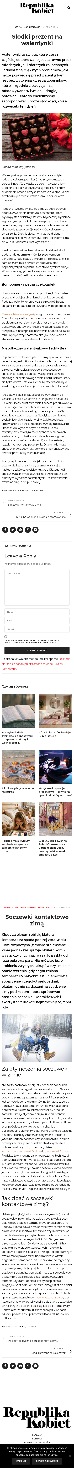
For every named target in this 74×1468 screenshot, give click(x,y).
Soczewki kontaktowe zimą (37, 920)
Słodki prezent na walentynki (37, 40)
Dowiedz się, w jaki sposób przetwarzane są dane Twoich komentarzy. (36, 664)
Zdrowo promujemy (39, 907)
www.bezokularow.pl (50, 1297)
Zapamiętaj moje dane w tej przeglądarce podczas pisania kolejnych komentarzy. (31, 641)
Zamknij (21, 1461)
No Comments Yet (20, 546)
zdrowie (31, 1327)
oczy (11, 1327)
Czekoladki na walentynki (18, 314)
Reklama (37, 1435)
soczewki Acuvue (58, 1151)
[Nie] (69, 1456)
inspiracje (13, 490)
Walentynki (38, 490)
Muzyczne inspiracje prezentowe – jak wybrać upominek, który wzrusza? (55, 792)
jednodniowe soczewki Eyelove (22, 1151)
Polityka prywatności (37, 1442)
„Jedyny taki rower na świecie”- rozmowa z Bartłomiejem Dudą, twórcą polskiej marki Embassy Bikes (53, 847)
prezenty (25, 490)
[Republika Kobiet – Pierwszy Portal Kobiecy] (37, 8)
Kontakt (37, 1438)
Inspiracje (34, 27)
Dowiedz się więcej (47, 1461)
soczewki (20, 1327)
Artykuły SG (21, 27)
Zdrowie (23, 907)
